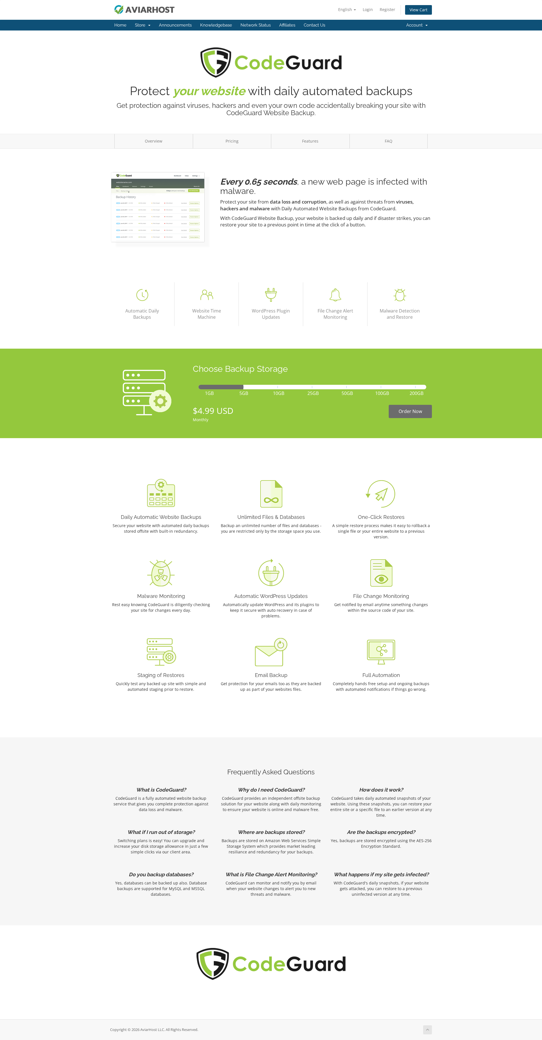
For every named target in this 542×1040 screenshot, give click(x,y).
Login (368, 9)
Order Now (410, 411)
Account (415, 25)
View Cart (418, 9)
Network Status (256, 25)
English (345, 9)
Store (141, 25)
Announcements (175, 25)
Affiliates (287, 25)
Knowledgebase (216, 25)
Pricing (232, 141)
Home (120, 25)
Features (310, 141)
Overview (153, 141)
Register (387, 9)
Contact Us (314, 25)
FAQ (388, 141)
